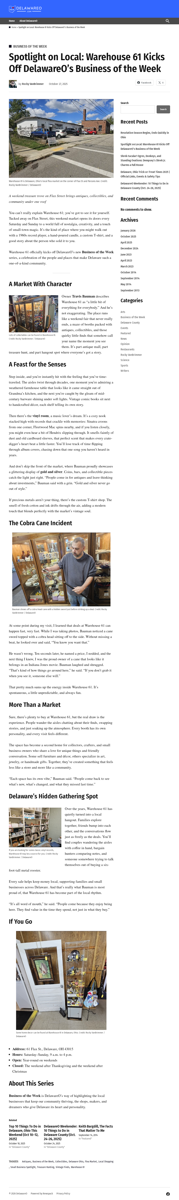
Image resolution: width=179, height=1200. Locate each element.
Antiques (26, 1161)
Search (124, 103)
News (124, 338)
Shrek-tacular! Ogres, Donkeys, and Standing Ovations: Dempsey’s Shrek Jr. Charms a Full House (143, 160)
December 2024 (129, 248)
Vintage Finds (62, 1167)
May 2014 (126, 284)
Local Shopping (105, 1161)
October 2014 (128, 272)
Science (125, 360)
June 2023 (126, 254)
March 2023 (127, 266)
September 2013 (130, 290)
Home (12, 20)
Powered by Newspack (42, 1193)
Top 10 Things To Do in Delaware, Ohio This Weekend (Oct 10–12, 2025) (25, 1132)
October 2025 (128, 236)
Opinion (125, 344)
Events (124, 328)
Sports (124, 365)
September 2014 (130, 278)
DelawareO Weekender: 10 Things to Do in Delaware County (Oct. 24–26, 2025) (60, 1132)
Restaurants (127, 349)
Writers (125, 370)
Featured (126, 333)
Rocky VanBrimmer (33, 84)
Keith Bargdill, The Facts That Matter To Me (96, 1128)
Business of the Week (30, 46)
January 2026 (128, 230)
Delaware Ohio (76, 1161)
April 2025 (126, 242)
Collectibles (61, 1161)
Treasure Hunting (45, 1167)
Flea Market (91, 1161)
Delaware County (130, 322)
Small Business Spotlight (22, 1167)
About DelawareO (28, 20)
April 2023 (126, 260)
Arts (123, 312)
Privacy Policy (63, 1193)
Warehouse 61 (77, 1167)
